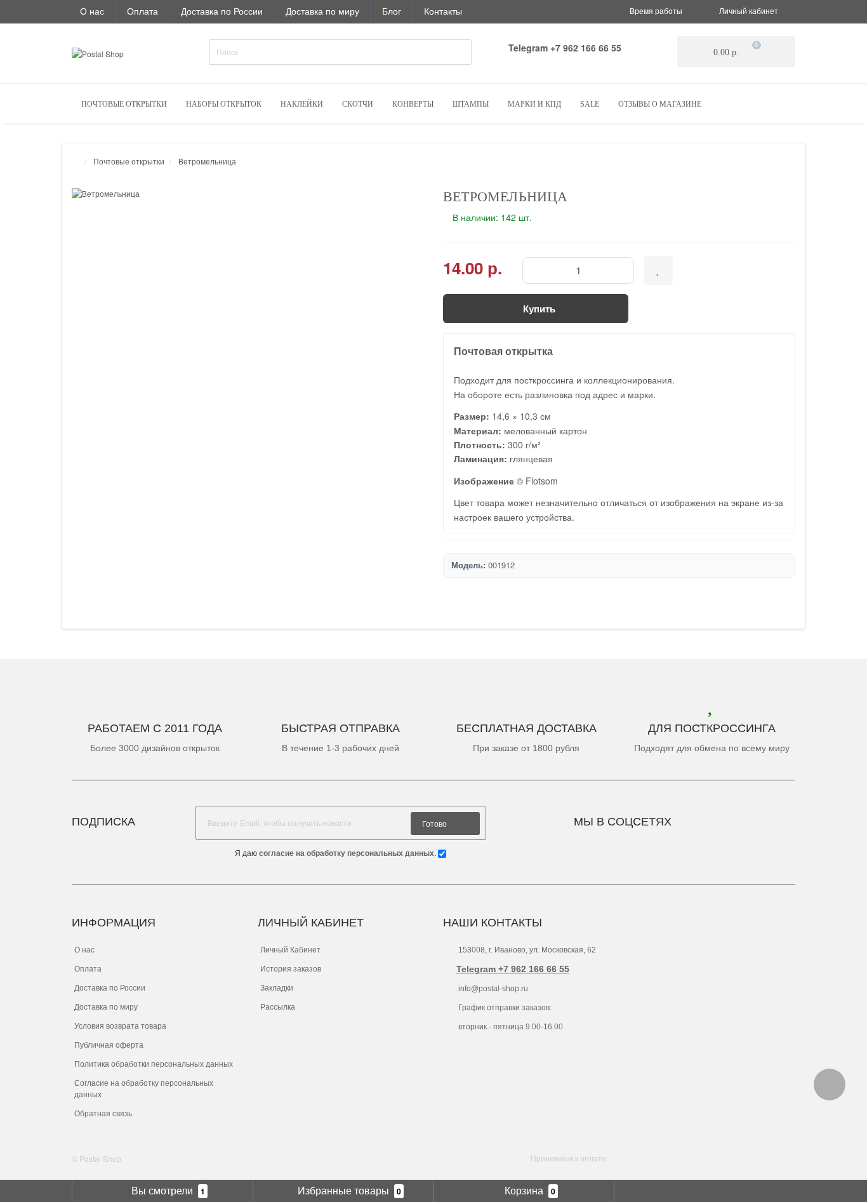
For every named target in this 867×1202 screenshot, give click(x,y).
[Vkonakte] (698, 818)
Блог (391, 10)
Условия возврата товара (120, 1026)
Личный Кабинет (290, 949)
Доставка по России (222, 10)
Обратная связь (103, 1113)
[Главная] (75, 161)
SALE (589, 104)
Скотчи (357, 104)
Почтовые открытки (124, 104)
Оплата (142, 10)
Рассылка (277, 1007)
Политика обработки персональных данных (153, 1064)
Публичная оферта (108, 1045)
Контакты (443, 10)
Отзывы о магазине (659, 104)
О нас (92, 10)
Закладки (276, 988)
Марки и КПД (534, 104)
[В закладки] (658, 270)
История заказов (290, 969)
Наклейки (302, 104)
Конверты (413, 104)
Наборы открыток (223, 104)
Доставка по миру (322, 10)
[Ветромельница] (248, 193)
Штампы (471, 104)
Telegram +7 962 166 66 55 (512, 969)
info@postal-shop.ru (492, 988)
